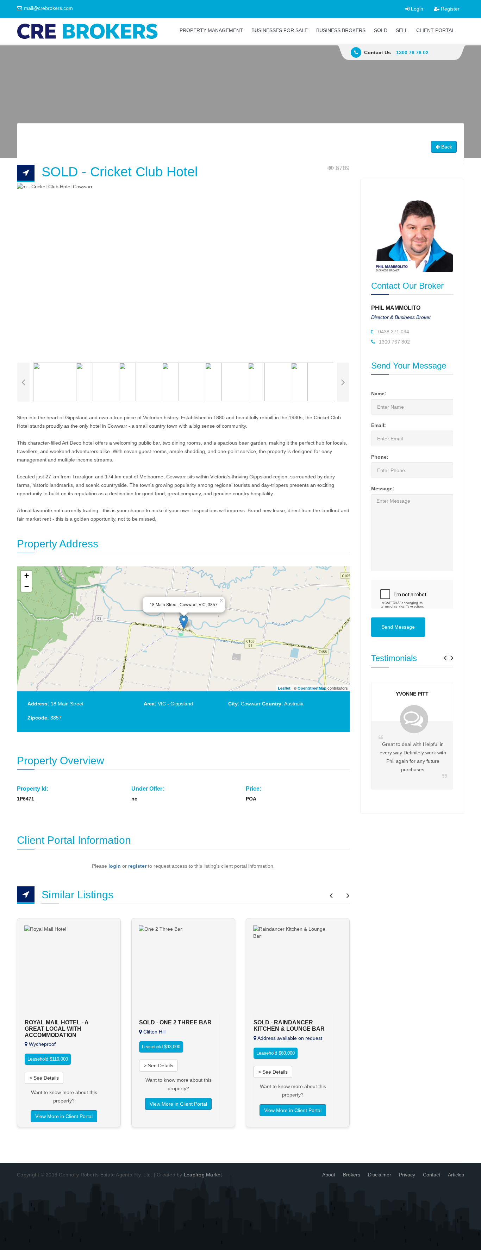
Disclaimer (379, 1174)
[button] (445, 655)
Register (449, 9)
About (328, 1174)
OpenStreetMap (312, 688)
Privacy (407, 1174)
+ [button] (26, 575)
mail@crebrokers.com (48, 8)
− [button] (26, 586)
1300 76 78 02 (412, 52)
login (114, 866)
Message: (382, 488)
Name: (378, 393)
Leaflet (284, 688)
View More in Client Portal (64, 1116)
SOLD (380, 30)
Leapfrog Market (203, 1174)
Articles (456, 1174)
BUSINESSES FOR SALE (279, 30)
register (137, 866)
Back (446, 147)
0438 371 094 (393, 331)
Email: (378, 425)
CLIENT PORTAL (435, 30)
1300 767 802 (393, 342)
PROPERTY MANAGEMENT (211, 30)
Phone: (379, 457)
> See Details (44, 1078)
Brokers (351, 1174)
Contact (431, 1174)
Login (416, 9)
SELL (402, 30)
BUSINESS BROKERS (341, 30)
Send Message (398, 627)
